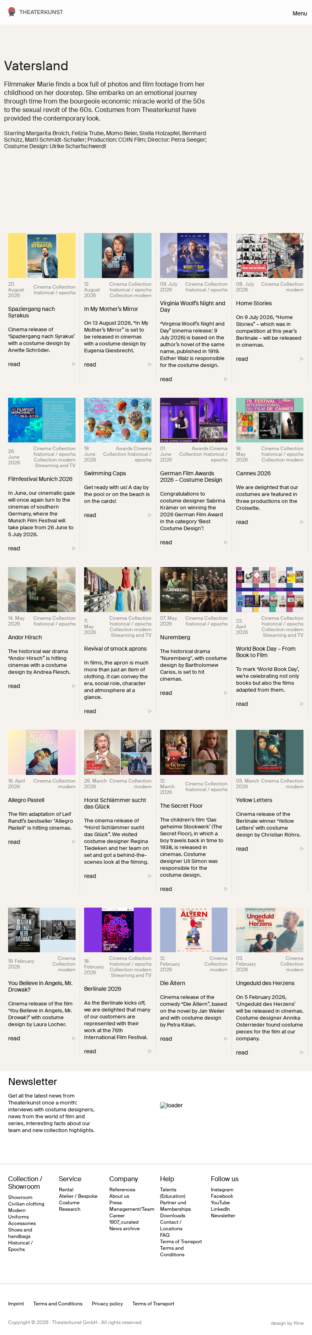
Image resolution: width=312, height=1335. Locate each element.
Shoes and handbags (20, 1233)
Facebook (222, 1196)
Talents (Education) (172, 1192)
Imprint (16, 1303)
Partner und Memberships (175, 1205)
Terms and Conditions (172, 1251)
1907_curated (124, 1222)
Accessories (22, 1223)
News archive (124, 1228)
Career (117, 1215)
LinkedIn (220, 1209)
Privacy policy (107, 1303)
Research (69, 1209)
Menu (299, 13)
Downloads (172, 1215)
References (122, 1189)
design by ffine (287, 1323)
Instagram (222, 1189)
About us (119, 1196)
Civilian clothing (26, 1204)
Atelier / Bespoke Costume (78, 1199)
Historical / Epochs (20, 1246)
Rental (66, 1189)
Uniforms (18, 1217)
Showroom (20, 1197)
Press (115, 1202)
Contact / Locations (171, 1225)
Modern (17, 1210)
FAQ (164, 1235)
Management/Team (131, 1209)
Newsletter (223, 1215)
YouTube (220, 1202)
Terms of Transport (181, 1241)
